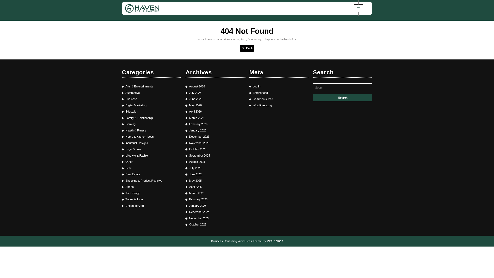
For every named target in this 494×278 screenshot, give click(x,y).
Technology (132, 193)
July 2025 (195, 168)
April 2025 (195, 186)
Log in (256, 86)
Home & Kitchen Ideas (139, 136)
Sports (129, 186)
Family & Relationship (139, 118)
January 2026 (197, 130)
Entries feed (260, 92)
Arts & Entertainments (139, 86)
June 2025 (195, 174)
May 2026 (195, 105)
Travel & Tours (134, 199)
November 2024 (199, 218)
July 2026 (195, 92)
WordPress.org (262, 105)
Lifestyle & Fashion (137, 155)
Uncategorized (134, 205)
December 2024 (199, 212)
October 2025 (197, 149)
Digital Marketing (135, 105)
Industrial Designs (136, 143)
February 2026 (198, 124)
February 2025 (198, 199)
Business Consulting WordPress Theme (236, 241)
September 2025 (199, 155)
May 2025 (195, 180)
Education (131, 111)
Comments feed (263, 99)
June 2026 (195, 99)
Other (129, 161)
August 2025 (197, 161)
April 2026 (195, 111)
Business (131, 99)
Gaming (130, 124)
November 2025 (199, 143)
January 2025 (197, 205)
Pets (128, 168)
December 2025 (199, 136)
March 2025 (196, 193)
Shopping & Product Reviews (143, 180)
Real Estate (132, 174)
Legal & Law (133, 149)
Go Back (248, 49)
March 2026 (196, 118)
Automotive (132, 92)
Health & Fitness (135, 130)
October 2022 (197, 224)
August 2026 (197, 86)
